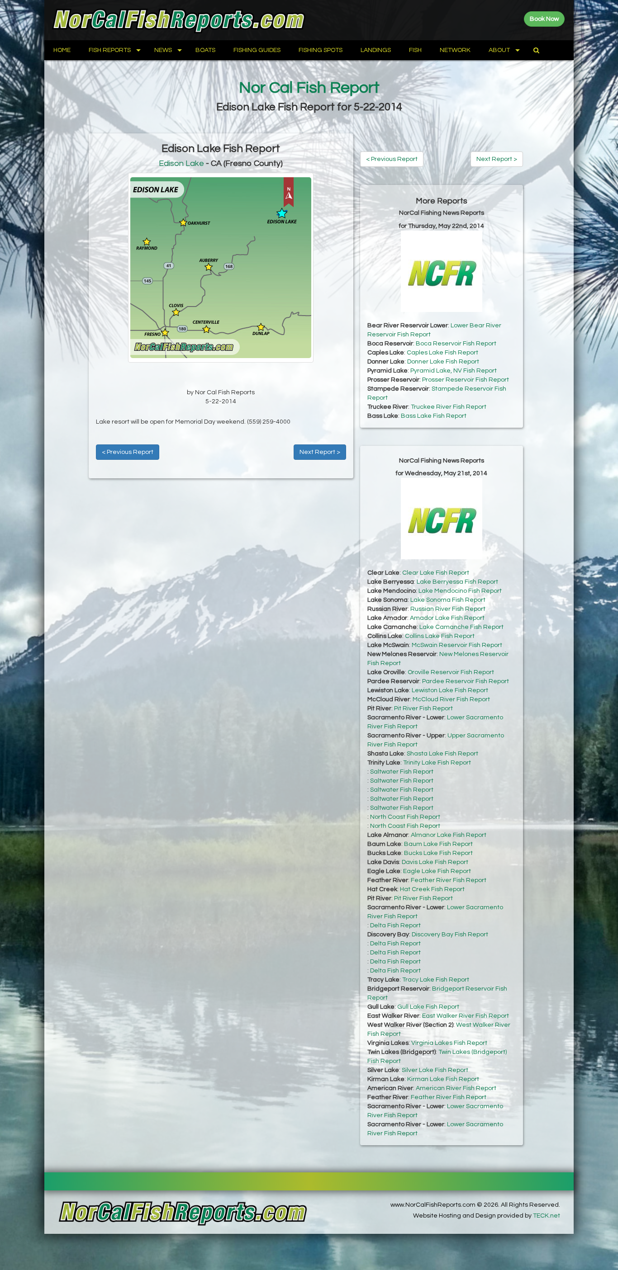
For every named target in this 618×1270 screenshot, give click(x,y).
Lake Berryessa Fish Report (457, 582)
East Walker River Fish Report (465, 1016)
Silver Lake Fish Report (435, 1070)
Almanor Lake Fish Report (448, 835)
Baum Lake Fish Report (438, 844)
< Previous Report (127, 452)
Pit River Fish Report (423, 708)
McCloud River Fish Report (451, 699)
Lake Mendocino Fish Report (460, 591)
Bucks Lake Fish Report (438, 853)
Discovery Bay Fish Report (450, 934)
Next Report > (319, 452)
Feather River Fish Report (448, 880)
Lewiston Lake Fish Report (450, 690)
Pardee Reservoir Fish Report (465, 681)
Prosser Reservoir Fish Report (465, 380)
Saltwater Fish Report (401, 772)
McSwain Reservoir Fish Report (457, 645)
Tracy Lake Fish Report (435, 980)
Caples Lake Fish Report (442, 352)
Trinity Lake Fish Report (437, 763)
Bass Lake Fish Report (433, 416)
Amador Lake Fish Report (447, 618)
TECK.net (546, 1216)
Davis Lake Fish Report (435, 862)
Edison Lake (181, 163)
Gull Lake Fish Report (428, 1007)
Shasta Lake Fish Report (442, 754)
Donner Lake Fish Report (443, 362)
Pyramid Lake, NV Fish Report (453, 371)
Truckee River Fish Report (448, 407)
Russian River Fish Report (447, 609)
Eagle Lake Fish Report (437, 871)
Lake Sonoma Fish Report (447, 600)
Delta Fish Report (395, 925)
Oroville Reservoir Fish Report (451, 672)
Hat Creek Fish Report (432, 889)
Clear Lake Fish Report (435, 573)
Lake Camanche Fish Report (461, 627)
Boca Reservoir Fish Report (456, 343)
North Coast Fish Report (405, 817)
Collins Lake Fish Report (440, 636)
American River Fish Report (456, 1088)
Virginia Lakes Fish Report (449, 1043)
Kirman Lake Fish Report (443, 1079)
